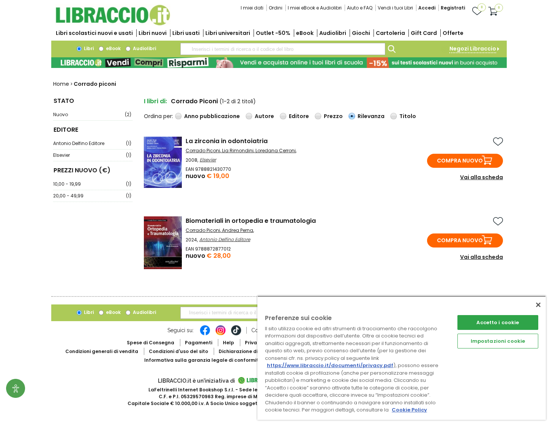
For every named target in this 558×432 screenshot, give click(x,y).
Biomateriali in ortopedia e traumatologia (251, 220)
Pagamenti (198, 342)
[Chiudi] (538, 305)
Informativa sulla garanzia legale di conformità (203, 360)
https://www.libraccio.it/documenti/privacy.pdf (330, 365)
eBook (305, 33)
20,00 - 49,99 (92, 195)
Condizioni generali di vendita (101, 351)
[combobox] (282, 49)
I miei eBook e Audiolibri (315, 8)
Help (228, 342)
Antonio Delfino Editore (92, 143)
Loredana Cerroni (275, 150)
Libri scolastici (94, 33)
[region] (401, 358)
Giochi (361, 33)
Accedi (426, 8)
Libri (88, 48)
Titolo (407, 116)
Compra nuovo (460, 160)
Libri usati (186, 33)
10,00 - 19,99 (92, 184)
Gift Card (424, 33)
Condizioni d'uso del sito (178, 351)
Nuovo (92, 114)
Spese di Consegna (150, 342)
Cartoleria (390, 33)
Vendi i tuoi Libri (395, 8)
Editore (299, 116)
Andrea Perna (237, 230)
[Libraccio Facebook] (205, 334)
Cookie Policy (409, 409)
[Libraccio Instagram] (220, 334)
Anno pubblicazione (212, 116)
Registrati (453, 8)
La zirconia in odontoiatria (227, 141)
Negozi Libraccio (472, 48)
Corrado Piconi (203, 150)
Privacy (254, 342)
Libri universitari (227, 33)
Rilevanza (371, 116)
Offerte (453, 33)
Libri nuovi (153, 33)
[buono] (279, 62)
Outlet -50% (273, 33)
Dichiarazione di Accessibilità (255, 351)
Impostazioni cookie (498, 341)
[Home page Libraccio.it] (112, 23)
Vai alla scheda (481, 177)
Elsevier (92, 155)
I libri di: (155, 101)
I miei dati (252, 8)
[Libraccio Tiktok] (236, 334)
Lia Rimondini (238, 150)
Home (61, 84)
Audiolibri (332, 33)
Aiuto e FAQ (359, 8)
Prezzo (333, 116)
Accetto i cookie (497, 322)
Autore (264, 116)
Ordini (275, 8)
